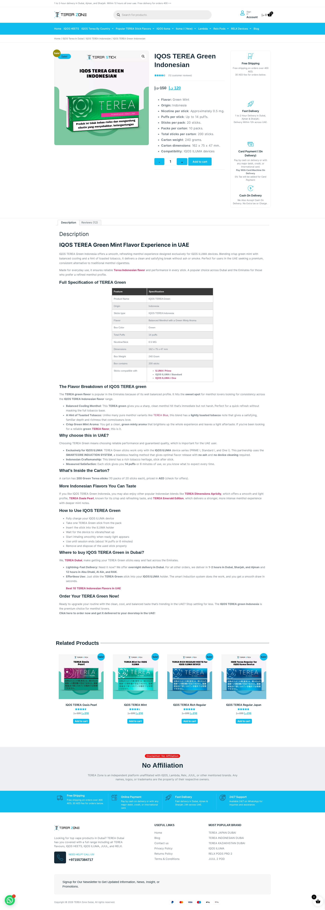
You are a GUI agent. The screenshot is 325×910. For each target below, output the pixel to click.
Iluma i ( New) (184, 28)
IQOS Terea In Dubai (73, 38)
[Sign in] (242, 13)
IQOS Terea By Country (95, 28)
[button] (143, 56)
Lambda (203, 28)
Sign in (248, 12)
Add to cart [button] (81, 721)
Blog (256, 28)
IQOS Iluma (163, 28)
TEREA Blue (160, 415)
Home (57, 28)
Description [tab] (68, 222)
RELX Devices (239, 28)
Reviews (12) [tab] (89, 222)
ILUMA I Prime (163, 370)
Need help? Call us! (81, 854)
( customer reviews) (180, 75)
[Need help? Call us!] (60, 857)
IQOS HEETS (71, 28)
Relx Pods (219, 28)
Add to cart (200, 161)
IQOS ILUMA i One (165, 378)
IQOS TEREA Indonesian (98, 38)
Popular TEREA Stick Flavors (133, 28)
